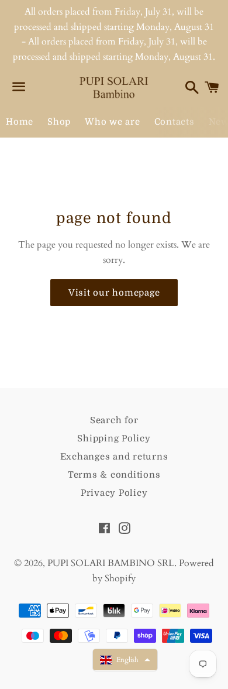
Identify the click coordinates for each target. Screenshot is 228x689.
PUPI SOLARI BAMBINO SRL (110, 563)
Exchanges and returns (114, 456)
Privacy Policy (114, 493)
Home (19, 121)
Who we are (112, 121)
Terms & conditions (114, 474)
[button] (125, 659)
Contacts (174, 121)
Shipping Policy (113, 438)
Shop (59, 121)
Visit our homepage (114, 292)
